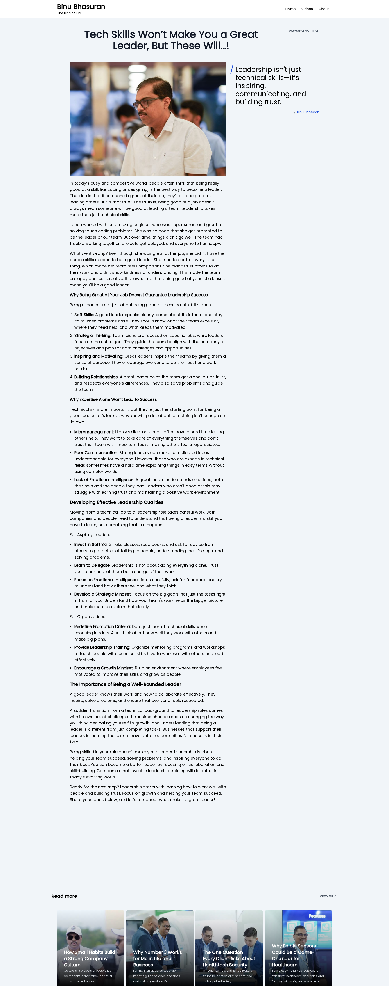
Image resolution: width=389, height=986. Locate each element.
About (323, 8)
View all (326, 896)
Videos (307, 8)
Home (290, 8)
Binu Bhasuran (81, 9)
